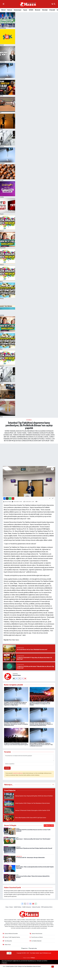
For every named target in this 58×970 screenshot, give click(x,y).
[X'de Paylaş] (7, 498)
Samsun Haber (8, 501)
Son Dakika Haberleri (36, 940)
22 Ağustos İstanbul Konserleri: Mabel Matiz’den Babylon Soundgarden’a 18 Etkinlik (40, 704)
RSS (10, 953)
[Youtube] (25, 678)
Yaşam (25, 10)
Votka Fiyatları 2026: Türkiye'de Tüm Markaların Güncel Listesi (23, 966)
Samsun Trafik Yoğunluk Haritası (12, 937)
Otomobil (52, 10)
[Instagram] (22, 678)
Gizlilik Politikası (17, 907)
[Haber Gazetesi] (28, 4)
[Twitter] (19, 678)
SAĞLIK (31, 10)
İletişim (11, 907)
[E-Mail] (14, 678)
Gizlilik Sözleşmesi (26, 907)
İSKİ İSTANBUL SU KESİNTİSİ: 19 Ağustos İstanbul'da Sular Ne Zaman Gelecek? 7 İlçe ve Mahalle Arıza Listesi (41, 744)
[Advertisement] (29, 454)
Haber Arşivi (8, 944)
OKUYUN (50, 960)
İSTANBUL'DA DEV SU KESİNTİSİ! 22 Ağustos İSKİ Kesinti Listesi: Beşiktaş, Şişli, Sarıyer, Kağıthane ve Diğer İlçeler (15, 704)
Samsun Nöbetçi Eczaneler (11, 933)
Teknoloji (44, 10)
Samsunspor (17, 10)
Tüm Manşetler (8, 940)
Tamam (4, 963)
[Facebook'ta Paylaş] (4, 498)
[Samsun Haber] (7, 676)
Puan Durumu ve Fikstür (37, 937)
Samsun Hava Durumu (37, 933)
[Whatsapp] (36, 904)
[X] (25, 904)
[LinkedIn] (30, 904)
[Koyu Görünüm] (52, 4)
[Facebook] (16, 678)
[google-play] (32, 948)
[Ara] (54, 4)
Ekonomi (37, 10)
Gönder (7, 768)
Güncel (3, 10)
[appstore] (24, 948)
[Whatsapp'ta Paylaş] (10, 498)
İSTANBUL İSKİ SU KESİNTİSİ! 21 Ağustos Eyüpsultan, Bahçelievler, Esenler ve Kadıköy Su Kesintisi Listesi (16, 724)
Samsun (9, 10)
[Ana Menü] (3, 4)
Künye (7, 907)
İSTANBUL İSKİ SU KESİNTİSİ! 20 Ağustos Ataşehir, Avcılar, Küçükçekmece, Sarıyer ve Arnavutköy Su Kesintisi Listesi (41, 724)
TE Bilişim (33, 957)
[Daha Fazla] (13, 498)
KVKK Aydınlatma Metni (46, 907)
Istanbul (29, 420)
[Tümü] (53, 784)
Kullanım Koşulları (36, 907)
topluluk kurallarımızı (18, 773)
